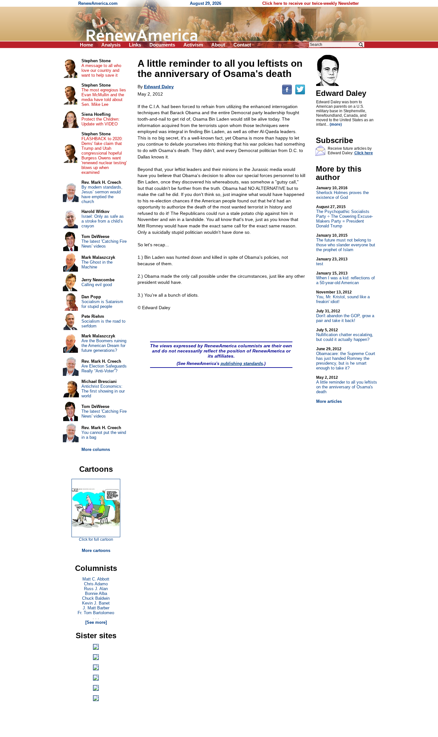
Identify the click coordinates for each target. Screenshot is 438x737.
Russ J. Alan (96, 588)
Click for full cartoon (96, 539)
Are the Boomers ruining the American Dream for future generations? (103, 345)
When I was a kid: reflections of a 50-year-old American (345, 278)
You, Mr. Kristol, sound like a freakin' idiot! (343, 297)
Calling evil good (96, 284)
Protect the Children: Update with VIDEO (100, 121)
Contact (242, 44)
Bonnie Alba (96, 593)
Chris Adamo (96, 583)
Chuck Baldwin (96, 598)
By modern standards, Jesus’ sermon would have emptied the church (101, 194)
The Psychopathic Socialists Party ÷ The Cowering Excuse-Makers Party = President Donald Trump (344, 216)
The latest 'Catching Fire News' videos (104, 244)
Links (135, 44)
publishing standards (242, 363)
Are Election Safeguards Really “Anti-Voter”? (104, 368)
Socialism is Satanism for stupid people (102, 304)
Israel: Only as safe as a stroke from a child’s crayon (102, 221)
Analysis (111, 44)
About (218, 44)
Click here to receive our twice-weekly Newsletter (310, 3)
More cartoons (96, 550)
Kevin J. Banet (96, 603)
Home (86, 44)
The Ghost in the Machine (97, 264)
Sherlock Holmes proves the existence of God (342, 193)
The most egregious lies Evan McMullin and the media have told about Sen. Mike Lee (103, 97)
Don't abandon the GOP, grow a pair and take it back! (345, 316)
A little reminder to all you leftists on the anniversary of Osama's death (346, 384)
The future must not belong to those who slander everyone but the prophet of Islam (345, 242)
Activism (193, 44)
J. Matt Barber (96, 608)
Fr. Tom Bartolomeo (96, 612)
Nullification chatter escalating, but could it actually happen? (344, 335)
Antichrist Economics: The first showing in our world (103, 391)
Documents (162, 44)
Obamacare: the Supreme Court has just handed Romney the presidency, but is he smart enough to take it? (345, 358)
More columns (95, 449)
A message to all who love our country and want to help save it (101, 70)
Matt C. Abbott (95, 579)
